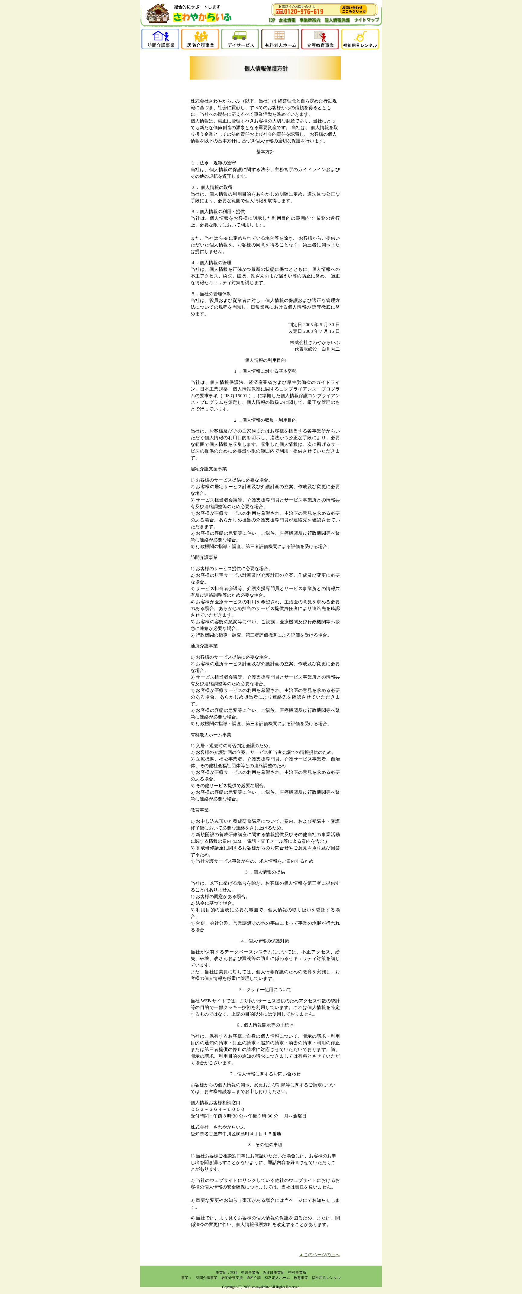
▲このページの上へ (319, 1254)
